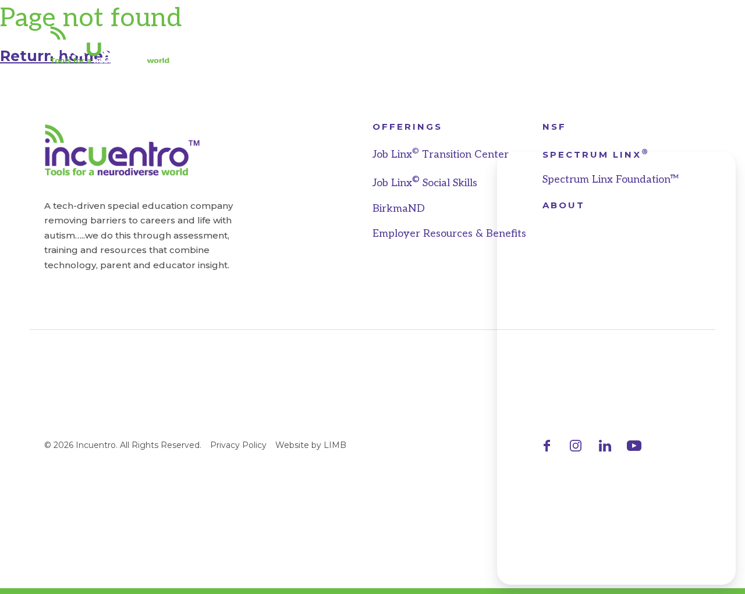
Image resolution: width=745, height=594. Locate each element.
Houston (308, 44)
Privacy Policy (238, 445)
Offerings (407, 126)
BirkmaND (398, 208)
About (532, 44)
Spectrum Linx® (425, 44)
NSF (554, 126)
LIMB (335, 445)
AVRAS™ (223, 44)
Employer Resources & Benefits (449, 233)
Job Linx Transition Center (440, 154)
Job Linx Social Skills (424, 183)
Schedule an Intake (633, 44)
